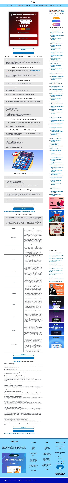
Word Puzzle (33, 470)
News (14, 5)
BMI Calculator (46, 450)
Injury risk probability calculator (57, 191)
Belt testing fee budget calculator (57, 93)
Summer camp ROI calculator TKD (57, 175)
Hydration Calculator (46, 460)
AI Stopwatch (47, 449)
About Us (33, 447)
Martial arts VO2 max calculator (57, 157)
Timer (47, 444)
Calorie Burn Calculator (47, 463)
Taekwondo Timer (21, 5)
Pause (23, 29)
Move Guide (47, 446)
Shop (11, 5)
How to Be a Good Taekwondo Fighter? (56, 258)
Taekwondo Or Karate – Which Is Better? (56, 268)
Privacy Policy (33, 450)
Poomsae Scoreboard (47, 464)
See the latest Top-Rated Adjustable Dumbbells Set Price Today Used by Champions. (19, 211)
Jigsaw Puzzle (33, 464)
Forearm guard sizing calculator (57, 43)
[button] (15, 5)
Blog (8, 5)
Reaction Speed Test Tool (33, 465)
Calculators (33, 449)
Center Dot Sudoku (33, 459)
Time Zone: (19, 23)
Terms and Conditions (33, 452)
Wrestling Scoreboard (47, 454)
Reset (28, 29)
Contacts (59, 5)
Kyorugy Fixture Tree (47, 466)
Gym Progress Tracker (47, 461)
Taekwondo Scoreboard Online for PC (41, 5)
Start (19, 29)
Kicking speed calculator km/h (56, 138)
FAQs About (17, 361)
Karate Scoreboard (47, 453)
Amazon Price (23, 53)
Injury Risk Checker (46, 458)
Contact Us (33, 448)
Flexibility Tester (47, 448)
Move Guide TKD (29, 5)
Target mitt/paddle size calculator (57, 63)
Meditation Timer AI (46, 459)
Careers (54, 5)
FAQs (51, 5)
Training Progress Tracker (46, 465)
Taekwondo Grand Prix (33, 467)
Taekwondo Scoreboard (47, 455)
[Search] (63, 2)
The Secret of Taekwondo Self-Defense (56, 281)
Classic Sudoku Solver (33, 461)
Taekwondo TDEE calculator (56, 150)
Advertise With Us (33, 453)
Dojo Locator (47, 447)
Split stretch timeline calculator (57, 148)
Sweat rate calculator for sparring (57, 123)
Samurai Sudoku (33, 466)
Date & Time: (17, 20)
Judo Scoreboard (47, 452)
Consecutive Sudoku (33, 460)
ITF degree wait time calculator (56, 89)
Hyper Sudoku (33, 462)
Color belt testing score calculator (57, 76)
